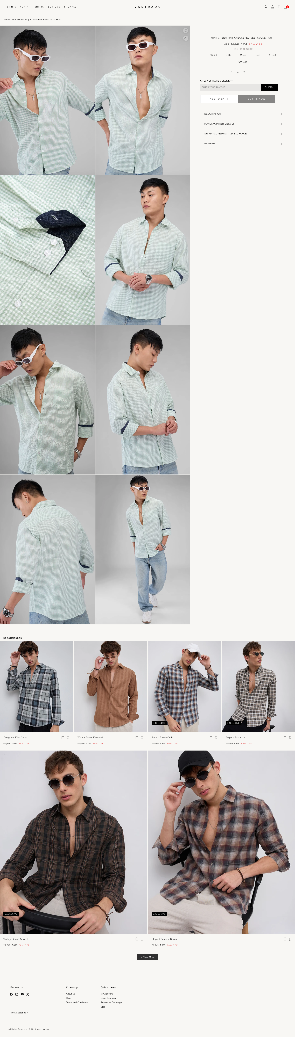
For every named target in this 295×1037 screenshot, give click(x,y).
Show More (148, 957)
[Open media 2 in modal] (142, 100)
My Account (107, 993)
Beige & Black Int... (236, 737)
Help (68, 998)
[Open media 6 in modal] (142, 399)
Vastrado (43, 1029)
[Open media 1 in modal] (47, 100)
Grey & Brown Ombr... (163, 737)
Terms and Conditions (77, 1002)
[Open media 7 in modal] (47, 549)
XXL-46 (243, 62)
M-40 (243, 55)
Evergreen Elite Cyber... (16, 737)
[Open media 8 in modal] (142, 549)
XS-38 (213, 55)
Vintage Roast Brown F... (17, 939)
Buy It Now (256, 99)
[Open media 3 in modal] (47, 250)
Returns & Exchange (111, 1002)
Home (6, 19)
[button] (11, 6)
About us (70, 993)
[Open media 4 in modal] (142, 250)
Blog (103, 1007)
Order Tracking (108, 998)
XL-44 (272, 55)
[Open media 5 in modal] (47, 399)
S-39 (228, 55)
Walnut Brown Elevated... (91, 737)
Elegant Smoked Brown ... (166, 939)
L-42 (257, 55)
